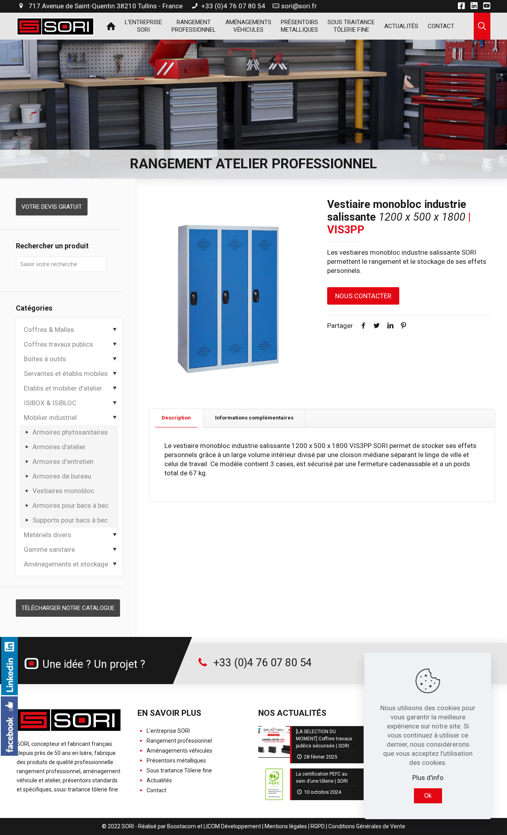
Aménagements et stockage (66, 564)
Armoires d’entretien (62, 461)
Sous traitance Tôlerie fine (178, 770)
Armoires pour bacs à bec (70, 505)
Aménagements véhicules (178, 750)
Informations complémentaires (254, 418)
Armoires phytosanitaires (70, 432)
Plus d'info (428, 778)
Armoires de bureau (61, 476)
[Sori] (55, 26)
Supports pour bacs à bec (70, 520)
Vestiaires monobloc (63, 491)
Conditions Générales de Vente (366, 826)
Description (176, 418)
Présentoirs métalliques (175, 760)
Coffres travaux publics (58, 344)
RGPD (318, 826)
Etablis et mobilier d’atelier (63, 388)
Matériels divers (47, 535)
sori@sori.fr (299, 6)
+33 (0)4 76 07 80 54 (232, 6)
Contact (155, 790)
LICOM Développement (232, 826)
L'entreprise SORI (167, 731)
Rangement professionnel (178, 741)
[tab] (176, 418)
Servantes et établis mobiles (66, 373)
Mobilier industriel (50, 417)
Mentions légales (286, 826)
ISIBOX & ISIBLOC (50, 403)
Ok (428, 795)
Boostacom (181, 826)
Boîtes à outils (45, 359)
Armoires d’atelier (59, 447)
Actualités (158, 780)
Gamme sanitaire (49, 549)
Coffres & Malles (49, 330)
